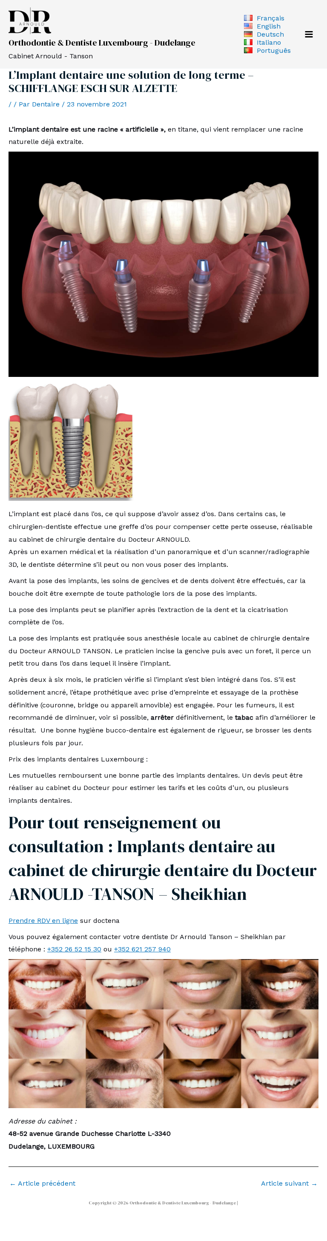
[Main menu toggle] (308, 34)
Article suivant (289, 1183)
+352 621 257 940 (142, 949)
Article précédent (42, 1183)
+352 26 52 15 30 (74, 949)
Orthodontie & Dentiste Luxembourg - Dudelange (102, 43)
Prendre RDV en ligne (43, 920)
